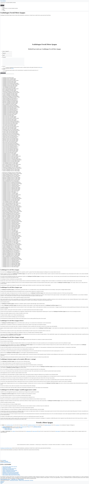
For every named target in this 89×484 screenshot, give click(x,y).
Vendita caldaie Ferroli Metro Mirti (8, 469)
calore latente (57, 431)
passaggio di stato (23, 426)
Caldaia (3, 426)
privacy (41, 67)
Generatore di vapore (6, 427)
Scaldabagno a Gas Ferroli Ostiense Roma (9, 468)
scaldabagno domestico (37, 426)
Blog (3, 9)
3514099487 (4, 460)
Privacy (3, 66)
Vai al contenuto (3, 0)
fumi (39, 431)
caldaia (14, 431)
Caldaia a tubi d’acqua (8, 428)
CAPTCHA (4, 71)
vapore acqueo (34, 431)
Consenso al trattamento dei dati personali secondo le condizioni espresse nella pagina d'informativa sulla (24, 67)
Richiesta (4, 57)
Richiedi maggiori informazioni (5, 462)
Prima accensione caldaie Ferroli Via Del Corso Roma (11, 474)
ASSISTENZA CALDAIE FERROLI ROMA (8, 2)
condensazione (28, 431)
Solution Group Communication (24, 480)
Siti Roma (31, 480)
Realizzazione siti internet (14, 480)
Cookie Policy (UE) (14, 479)
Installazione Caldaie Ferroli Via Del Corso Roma (10, 472)
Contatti (3, 10)
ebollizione (17, 427)
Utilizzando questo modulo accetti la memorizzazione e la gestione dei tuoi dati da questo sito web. (22, 70)
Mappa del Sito (21, 479)
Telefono (4, 53)
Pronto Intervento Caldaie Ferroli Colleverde (9, 466)
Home (3, 7)
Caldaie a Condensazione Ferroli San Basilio (9, 470)
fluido (29, 426)
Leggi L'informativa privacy (5, 479)
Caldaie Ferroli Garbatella (6, 467)
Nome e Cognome (5, 51)
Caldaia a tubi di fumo (8, 429)
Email (3, 55)
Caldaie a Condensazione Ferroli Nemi (8, 471)
